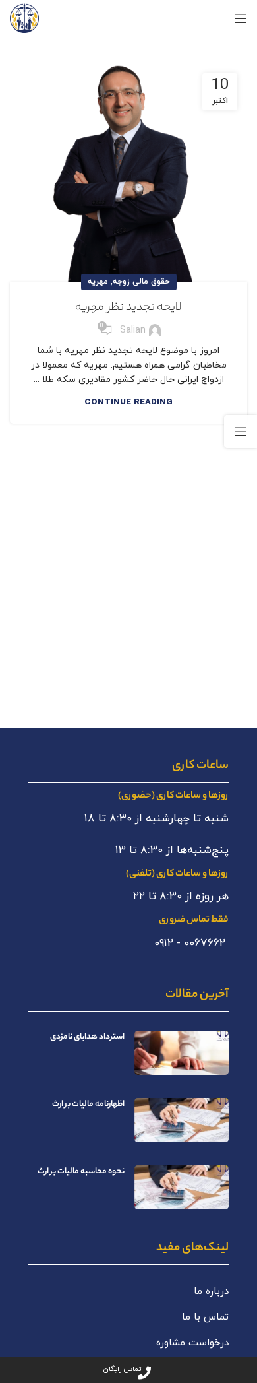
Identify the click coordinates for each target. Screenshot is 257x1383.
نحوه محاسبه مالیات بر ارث (81, 1171)
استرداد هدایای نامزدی (87, 1037)
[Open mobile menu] (240, 18)
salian (133, 330)
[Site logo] (24, 17)
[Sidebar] (240, 431)
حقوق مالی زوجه (141, 281)
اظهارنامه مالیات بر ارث (88, 1104)
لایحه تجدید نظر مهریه (128, 308)
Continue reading (128, 402)
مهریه (98, 281)
